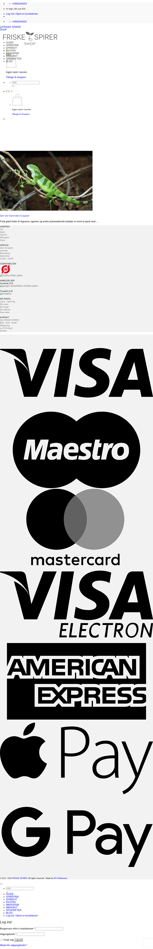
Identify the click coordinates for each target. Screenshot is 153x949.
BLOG (9, 913)
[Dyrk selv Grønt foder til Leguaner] (46, 210)
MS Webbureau (60, 878)
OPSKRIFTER (14, 910)
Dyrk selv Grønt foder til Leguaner (14, 216)
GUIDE (10, 42)
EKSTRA (11, 50)
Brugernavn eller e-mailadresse (17, 928)
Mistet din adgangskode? (13, 945)
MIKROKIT (11, 907)
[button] (22, 14)
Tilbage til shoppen (16, 77)
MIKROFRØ (12, 53)
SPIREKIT (11, 48)
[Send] (13, 86)
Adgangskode (8, 934)
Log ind (18, 940)
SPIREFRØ (12, 45)
